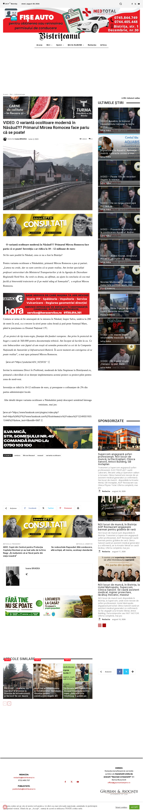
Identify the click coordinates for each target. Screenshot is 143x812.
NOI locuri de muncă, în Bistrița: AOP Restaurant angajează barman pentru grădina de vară (117, 527)
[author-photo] (100, 491)
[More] (78, 508)
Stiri (11, 94)
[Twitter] (135, 4)
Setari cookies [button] (121, 807)
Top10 (7, 660)
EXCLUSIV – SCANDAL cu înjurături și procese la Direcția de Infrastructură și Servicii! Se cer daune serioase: (17, 693)
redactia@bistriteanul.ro (24, 777)
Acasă (5, 94)
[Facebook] (132, 4)
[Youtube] (138, 4)
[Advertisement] (71, 68)
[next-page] (9, 703)
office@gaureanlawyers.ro (119, 783)
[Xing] (27, 573)
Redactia (106, 491)
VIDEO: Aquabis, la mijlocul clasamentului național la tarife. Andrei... (117, 124)
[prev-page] (5, 703)
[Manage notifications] (5, 807)
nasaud (40, 455)
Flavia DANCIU (107, 288)
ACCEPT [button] (134, 807)
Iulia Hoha (105, 130)
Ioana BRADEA (21, 139)
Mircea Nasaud (29, 455)
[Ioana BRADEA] (5, 139)
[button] (120, 4)
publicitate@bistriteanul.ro (24, 789)
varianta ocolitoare (53, 455)
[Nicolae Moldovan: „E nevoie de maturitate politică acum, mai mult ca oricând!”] (119, 279)
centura (17, 455)
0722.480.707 (24, 780)
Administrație (19, 94)
